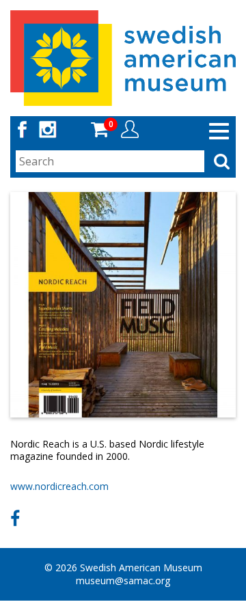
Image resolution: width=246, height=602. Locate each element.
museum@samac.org (123, 580)
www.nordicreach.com (59, 486)
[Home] (123, 57)
